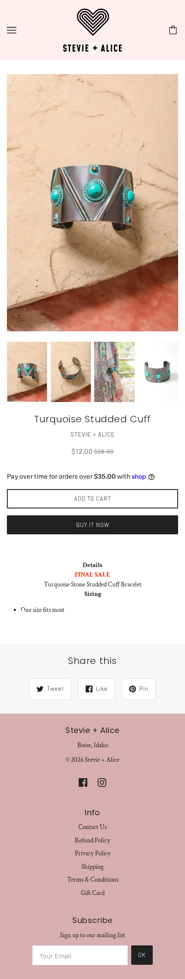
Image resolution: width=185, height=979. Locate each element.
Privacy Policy (93, 853)
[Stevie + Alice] (92, 29)
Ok (142, 954)
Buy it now (92, 524)
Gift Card (93, 893)
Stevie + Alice (93, 434)
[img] (83, 782)
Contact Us (92, 827)
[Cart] (174, 30)
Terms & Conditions (92, 880)
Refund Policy (92, 840)
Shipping (92, 867)
